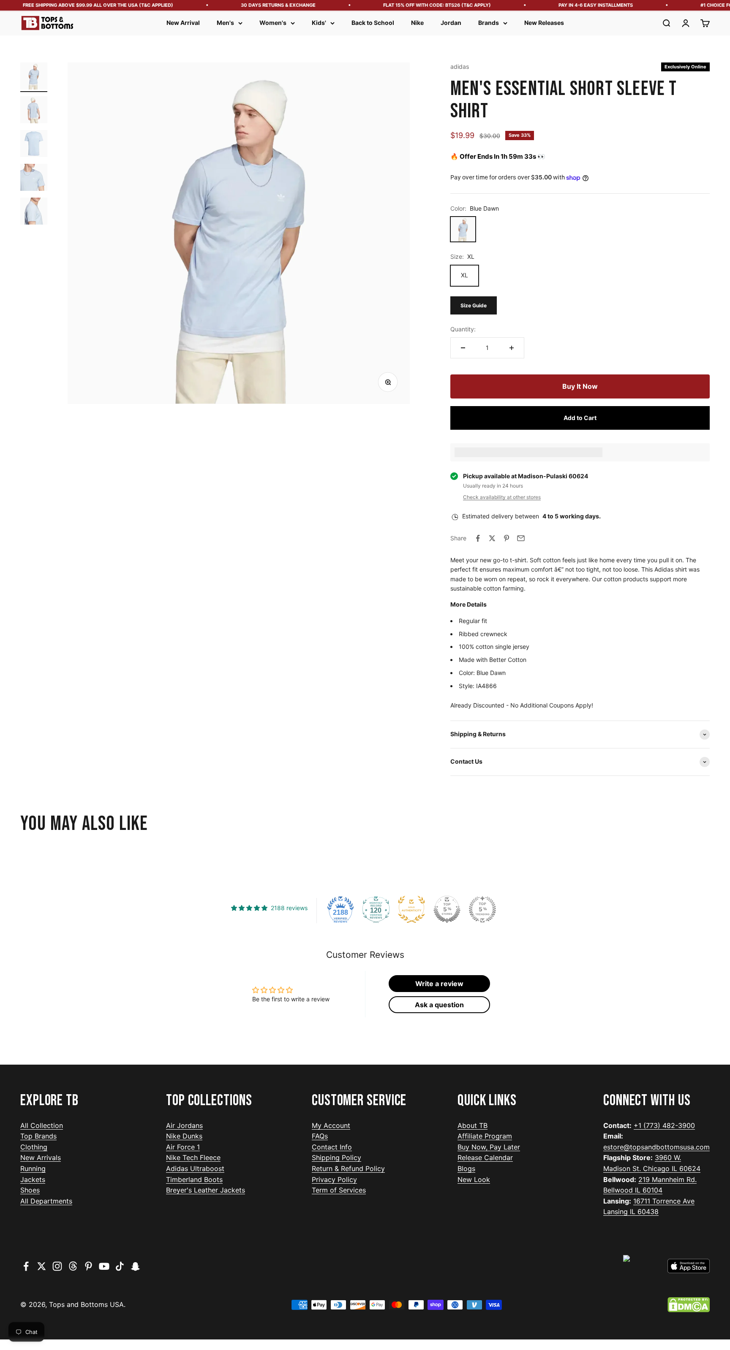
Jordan (451, 22)
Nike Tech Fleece (193, 1157)
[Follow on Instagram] (57, 1266)
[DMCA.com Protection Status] (688, 1304)
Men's (225, 22)
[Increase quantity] (511, 348)
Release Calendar (485, 1157)
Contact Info (332, 1147)
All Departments (46, 1201)
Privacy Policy (334, 1179)
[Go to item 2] (33, 111)
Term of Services (339, 1190)
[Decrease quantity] (463, 348)
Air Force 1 (183, 1147)
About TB (473, 1125)
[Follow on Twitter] (41, 1266)
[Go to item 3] (33, 145)
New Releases (544, 22)
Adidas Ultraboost (195, 1168)
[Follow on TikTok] (119, 1266)
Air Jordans (184, 1125)
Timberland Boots (194, 1179)
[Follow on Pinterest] (88, 1266)
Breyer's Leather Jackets (205, 1190)
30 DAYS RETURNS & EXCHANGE (263, 5)
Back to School (372, 22)
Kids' (319, 22)
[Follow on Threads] (73, 1266)
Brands (488, 22)
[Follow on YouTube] (104, 1266)
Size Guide (473, 305)
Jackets (32, 1179)
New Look (474, 1179)
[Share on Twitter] (492, 538)
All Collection (41, 1125)
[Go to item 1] (33, 77)
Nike (417, 22)
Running (33, 1168)
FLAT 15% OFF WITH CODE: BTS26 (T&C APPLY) (422, 5)
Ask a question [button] (439, 1004)
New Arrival (183, 22)
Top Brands (38, 1136)
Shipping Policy (336, 1157)
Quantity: (463, 329)
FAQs (320, 1136)
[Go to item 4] (33, 178)
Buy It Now (580, 386)
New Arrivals (40, 1157)
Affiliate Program (485, 1136)
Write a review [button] (439, 983)
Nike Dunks (184, 1136)
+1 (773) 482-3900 (664, 1125)
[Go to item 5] (33, 212)
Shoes (30, 1190)
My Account (331, 1125)
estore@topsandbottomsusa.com (656, 1147)
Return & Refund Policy (348, 1168)
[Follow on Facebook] (26, 1266)
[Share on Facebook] (478, 538)
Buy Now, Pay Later (489, 1147)
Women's (272, 22)
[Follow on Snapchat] (135, 1266)
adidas (459, 66)
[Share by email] (521, 538)
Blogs (466, 1168)
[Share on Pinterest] (506, 538)
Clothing (33, 1147)
